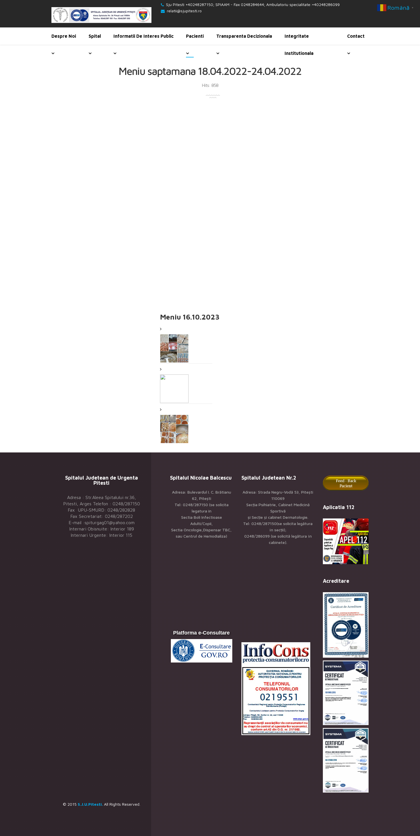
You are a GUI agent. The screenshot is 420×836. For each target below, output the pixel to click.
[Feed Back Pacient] (346, 482)
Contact (356, 36)
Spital (95, 36)
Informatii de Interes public (143, 36)
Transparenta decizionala (244, 36)
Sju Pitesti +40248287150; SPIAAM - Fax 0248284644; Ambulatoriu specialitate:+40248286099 (253, 4)
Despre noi (63, 36)
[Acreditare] (346, 625)
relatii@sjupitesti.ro (184, 10)
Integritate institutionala (299, 44)
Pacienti (195, 36)
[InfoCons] (277, 688)
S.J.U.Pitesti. (90, 804)
